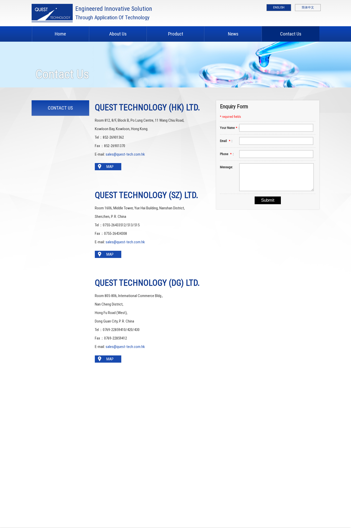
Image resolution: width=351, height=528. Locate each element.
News (233, 34)
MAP (110, 166)
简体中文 (308, 7)
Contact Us (290, 34)
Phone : (227, 154)
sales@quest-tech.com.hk (125, 154)
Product (175, 34)
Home (60, 34)
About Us (118, 34)
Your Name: (229, 128)
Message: (226, 167)
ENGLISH (278, 7)
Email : (226, 141)
